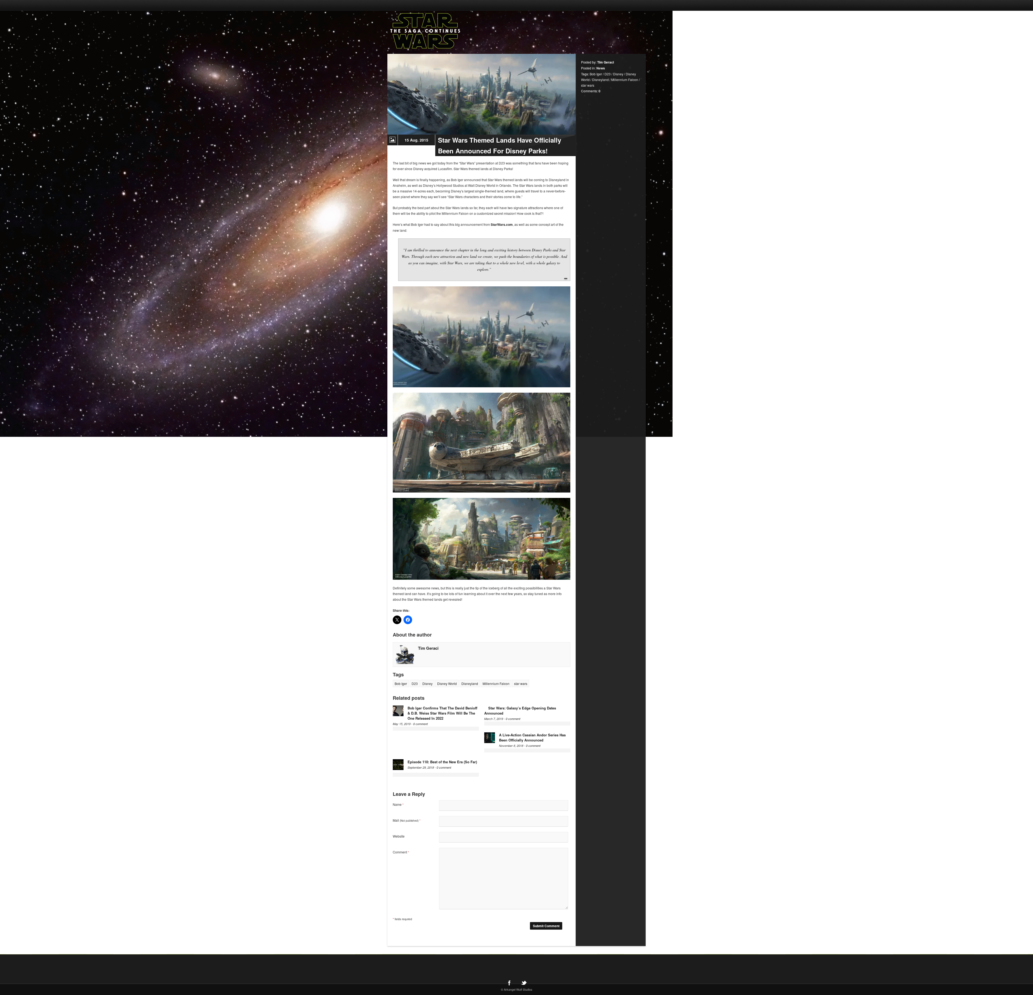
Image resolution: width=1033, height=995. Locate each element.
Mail (406, 820)
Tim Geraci (428, 648)
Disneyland (469, 683)
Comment (401, 852)
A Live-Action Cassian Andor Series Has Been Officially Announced (532, 737)
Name (398, 804)
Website (399, 836)
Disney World (447, 683)
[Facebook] (509, 982)
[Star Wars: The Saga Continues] (453, 31)
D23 (415, 683)
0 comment (420, 724)
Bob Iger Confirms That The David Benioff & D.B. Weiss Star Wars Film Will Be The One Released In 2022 (442, 713)
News (600, 68)
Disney (427, 683)
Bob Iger (401, 683)
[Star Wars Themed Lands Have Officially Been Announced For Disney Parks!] (481, 94)
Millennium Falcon (496, 683)
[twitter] (523, 982)
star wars (520, 683)
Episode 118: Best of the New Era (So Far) (442, 761)
